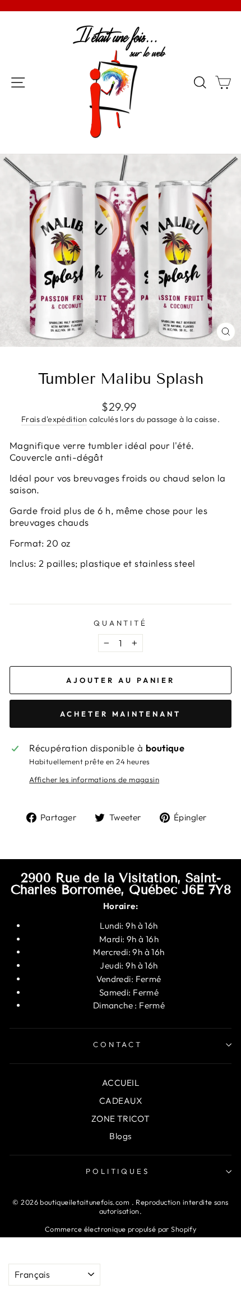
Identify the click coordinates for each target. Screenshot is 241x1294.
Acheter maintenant (120, 713)
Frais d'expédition (54, 419)
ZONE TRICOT (120, 1118)
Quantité (121, 622)
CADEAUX (120, 1100)
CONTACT (118, 1044)
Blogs (120, 1136)
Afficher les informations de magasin (94, 779)
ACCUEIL (120, 1082)
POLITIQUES (118, 1171)
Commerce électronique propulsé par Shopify (120, 1228)
